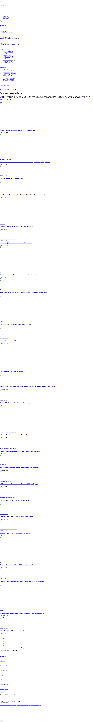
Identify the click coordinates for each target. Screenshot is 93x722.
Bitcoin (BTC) (7, 89)
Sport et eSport (3, 578)
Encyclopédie (6, 18)
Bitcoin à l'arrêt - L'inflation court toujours (12, 371)
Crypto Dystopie (9, 481)
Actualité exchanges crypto (8, 57)
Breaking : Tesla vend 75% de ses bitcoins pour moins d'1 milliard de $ (19, 275)
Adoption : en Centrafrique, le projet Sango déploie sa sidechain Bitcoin (20, 451)
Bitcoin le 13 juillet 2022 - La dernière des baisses (13, 631)
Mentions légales (27, 705)
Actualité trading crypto (8, 62)
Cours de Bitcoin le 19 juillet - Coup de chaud (12, 340)
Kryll (39, 705)
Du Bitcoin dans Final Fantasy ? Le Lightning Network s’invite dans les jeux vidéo (23, 194)
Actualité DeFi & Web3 (8, 61)
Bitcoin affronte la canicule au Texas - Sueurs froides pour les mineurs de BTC (21, 467)
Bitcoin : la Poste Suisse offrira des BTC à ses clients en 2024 (16, 565)
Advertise (9, 705)
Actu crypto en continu (8, 51)
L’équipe (14, 705)
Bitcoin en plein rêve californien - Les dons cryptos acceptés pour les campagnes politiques (25, 162)
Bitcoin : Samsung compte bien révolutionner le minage (15, 324)
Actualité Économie (7, 55)
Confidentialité (34, 705)
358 (3, 645)
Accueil (1, 89)
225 (3, 639)
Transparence (20, 705)
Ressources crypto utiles (8, 70)
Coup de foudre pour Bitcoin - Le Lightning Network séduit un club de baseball (22, 581)
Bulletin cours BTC (4, 175)
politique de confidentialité (28, 652)
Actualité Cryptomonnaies (8, 52)
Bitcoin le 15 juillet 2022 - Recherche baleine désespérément (16, 516)
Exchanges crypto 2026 (8, 74)
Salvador (14, 497)
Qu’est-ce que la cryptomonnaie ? (10, 73)
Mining (5, 289)
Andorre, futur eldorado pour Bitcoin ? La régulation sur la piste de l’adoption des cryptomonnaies (27, 386)
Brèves (1, 272)
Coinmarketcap (6, 17)
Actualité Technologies (8, 56)
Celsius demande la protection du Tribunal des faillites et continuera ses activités (22, 613)
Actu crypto (5, 16)
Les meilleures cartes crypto (9, 76)
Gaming (1, 192)
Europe (1, 289)
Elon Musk (2, 224)
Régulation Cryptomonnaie (6, 159)
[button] (46, 2)
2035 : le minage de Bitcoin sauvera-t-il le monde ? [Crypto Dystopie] (19, 484)
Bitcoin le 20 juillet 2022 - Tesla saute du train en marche (16, 243)
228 (3, 643)
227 (3, 641)
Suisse (1, 562)
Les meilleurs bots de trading (9, 80)
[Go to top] (1, 721)
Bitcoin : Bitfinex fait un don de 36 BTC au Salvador (15, 500)
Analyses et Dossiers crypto (9, 60)
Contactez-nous (3, 705)
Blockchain (2, 481)
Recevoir (15, 650)
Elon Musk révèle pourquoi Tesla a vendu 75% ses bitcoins (16, 226)
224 (3, 638)
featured (1, 102)
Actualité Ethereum (7, 58)
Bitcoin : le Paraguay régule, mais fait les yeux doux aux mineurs (18, 434)
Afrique (1, 448)
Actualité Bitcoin (6, 53)
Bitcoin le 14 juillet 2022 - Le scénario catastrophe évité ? (16, 533)
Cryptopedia (5, 69)
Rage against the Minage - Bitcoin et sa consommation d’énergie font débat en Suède (23, 292)
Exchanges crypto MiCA (8, 75)
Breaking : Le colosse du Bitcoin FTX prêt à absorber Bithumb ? (18, 130)
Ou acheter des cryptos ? (8, 72)
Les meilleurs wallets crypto (9, 78)
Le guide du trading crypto (8, 79)
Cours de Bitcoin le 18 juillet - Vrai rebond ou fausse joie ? (16, 403)
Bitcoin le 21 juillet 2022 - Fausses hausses (11, 178)
